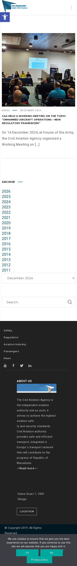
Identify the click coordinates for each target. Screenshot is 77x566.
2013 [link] (6, 259)
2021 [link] (6, 217)
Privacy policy (39, 559)
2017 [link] (6, 238)
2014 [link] (6, 254)
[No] (63, 550)
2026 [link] (6, 191)
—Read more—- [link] (27, 468)
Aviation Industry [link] (15, 344)
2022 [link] (6, 212)
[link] (5, 17)
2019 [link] (6, 228)
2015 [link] (6, 249)
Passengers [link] (11, 351)
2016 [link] (6, 244)
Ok (27, 552)
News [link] (6, 110)
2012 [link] (6, 265)
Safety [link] (8, 330)
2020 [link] (6, 223)
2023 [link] (6, 207)
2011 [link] (6, 270)
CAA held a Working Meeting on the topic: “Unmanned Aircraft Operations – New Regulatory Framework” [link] (34, 119)
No (51, 552)
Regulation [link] (11, 337)
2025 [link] (6, 196)
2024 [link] (6, 202)
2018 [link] (6, 233)
